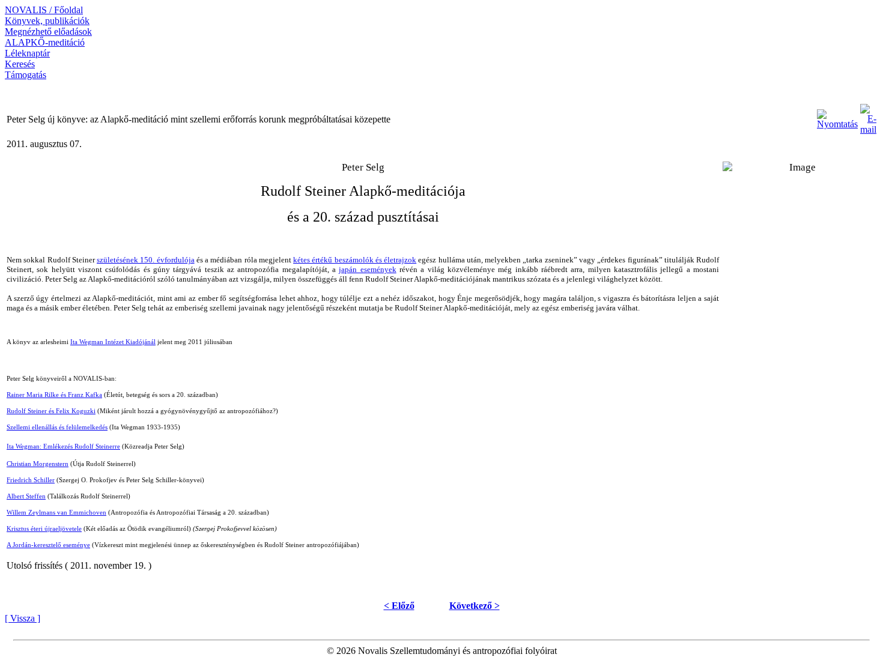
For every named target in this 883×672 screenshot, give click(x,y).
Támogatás (25, 75)
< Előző (399, 606)
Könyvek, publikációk (47, 21)
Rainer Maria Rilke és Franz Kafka (54, 395)
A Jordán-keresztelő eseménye (48, 545)
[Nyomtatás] (837, 116)
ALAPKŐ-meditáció (45, 42)
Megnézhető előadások (48, 31)
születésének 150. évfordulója (146, 259)
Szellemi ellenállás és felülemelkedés (57, 427)
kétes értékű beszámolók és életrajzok (354, 259)
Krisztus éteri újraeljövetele (44, 528)
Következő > (474, 606)
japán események (367, 269)
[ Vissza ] (22, 618)
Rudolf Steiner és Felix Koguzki (51, 411)
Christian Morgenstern (37, 464)
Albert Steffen (26, 496)
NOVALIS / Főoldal (44, 10)
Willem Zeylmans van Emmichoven (56, 512)
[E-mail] (868, 116)
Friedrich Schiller (31, 480)
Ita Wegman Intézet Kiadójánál (113, 342)
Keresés (20, 64)
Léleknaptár (27, 53)
